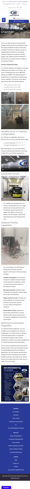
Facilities (15, 415)
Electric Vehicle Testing (15, 449)
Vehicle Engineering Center (15, 446)
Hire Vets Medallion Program (16, 428)
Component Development (16, 439)
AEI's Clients (15, 418)
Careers (18, 4)
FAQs (16, 460)
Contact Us (24, 4)
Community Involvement (16, 421)
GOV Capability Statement (9, 4)
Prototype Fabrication (16, 452)
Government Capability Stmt (16, 470)
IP (15, 425)
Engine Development (16, 436)
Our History (16, 412)
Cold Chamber (16, 442)
